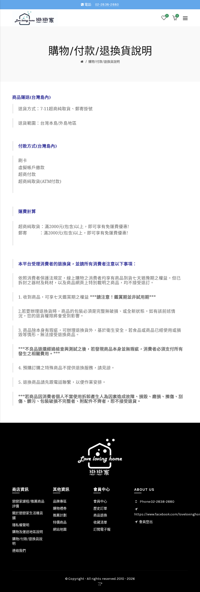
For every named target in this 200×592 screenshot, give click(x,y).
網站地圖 (60, 529)
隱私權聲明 (20, 525)
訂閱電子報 (101, 529)
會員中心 (100, 501)
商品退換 (100, 515)
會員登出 (146, 522)
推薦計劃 (60, 515)
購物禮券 (60, 508)
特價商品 (60, 522)
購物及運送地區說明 (27, 532)
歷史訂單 (100, 508)
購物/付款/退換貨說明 (104, 61)
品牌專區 (60, 501)
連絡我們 (19, 551)
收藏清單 (100, 522)
